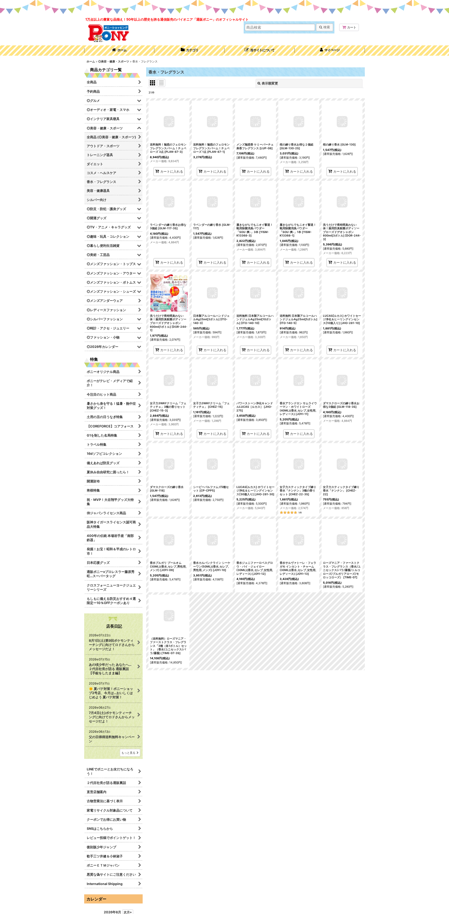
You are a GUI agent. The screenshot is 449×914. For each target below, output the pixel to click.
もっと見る (128, 752)
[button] (259, 50)
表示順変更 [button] (270, 83)
